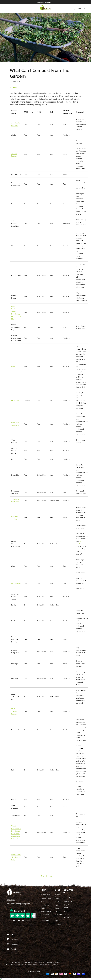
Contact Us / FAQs (45, 906)
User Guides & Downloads (46, 913)
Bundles (58, 902)
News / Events (66, 906)
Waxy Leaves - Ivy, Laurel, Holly (16, 857)
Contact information (53, 962)
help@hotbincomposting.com (18, 904)
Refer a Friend (57, 906)
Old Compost (16, 583)
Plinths (57, 898)
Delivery (44, 902)
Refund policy (15, 962)
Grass (13, 367)
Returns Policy (46, 898)
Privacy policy (27, 962)
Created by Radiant (33, 971)
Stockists (58, 924)
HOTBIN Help (45, 895)
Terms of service (39, 962)
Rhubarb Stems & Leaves (14, 711)
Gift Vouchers (58, 913)
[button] (4, 8)
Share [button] (15, 87)
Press (65, 911)
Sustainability (68, 901)
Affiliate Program (66, 916)
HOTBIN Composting (18, 964)
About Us (66, 898)
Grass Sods (15, 400)
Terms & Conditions (45, 919)
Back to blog (47, 876)
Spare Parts (57, 919)
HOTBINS (58, 895)
